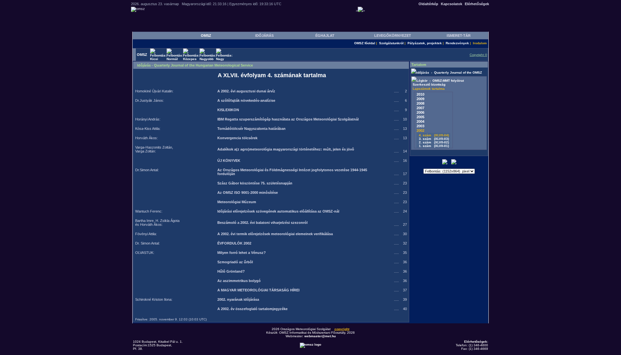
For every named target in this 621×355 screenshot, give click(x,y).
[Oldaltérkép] (453, 163)
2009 (420, 99)
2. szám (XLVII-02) (433, 142)
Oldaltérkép (428, 4)
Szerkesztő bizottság (429, 84)
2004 (420, 121)
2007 (420, 108)
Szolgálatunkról (391, 43)
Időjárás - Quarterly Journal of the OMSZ (449, 72)
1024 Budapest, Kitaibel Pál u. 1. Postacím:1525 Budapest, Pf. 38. (158, 345)
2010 (420, 94)
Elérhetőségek (477, 4)
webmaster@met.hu (320, 336)
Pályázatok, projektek (425, 43)
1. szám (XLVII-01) (433, 146)
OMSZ (206, 35)
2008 (420, 103)
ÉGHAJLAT (324, 35)
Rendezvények (457, 43)
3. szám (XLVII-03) (433, 139)
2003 (420, 126)
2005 (420, 117)
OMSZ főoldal (364, 43)
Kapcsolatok (451, 4)
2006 (420, 112)
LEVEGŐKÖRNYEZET (392, 35)
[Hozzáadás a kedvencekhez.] (444, 163)
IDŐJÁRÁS (264, 35)
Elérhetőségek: (476, 341)
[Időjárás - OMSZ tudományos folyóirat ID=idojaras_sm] (413, 72)
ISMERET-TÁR (459, 35)
